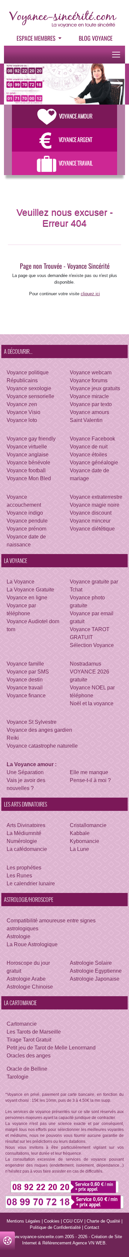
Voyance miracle (89, 396)
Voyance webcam (90, 372)
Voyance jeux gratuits (95, 388)
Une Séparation (25, 772)
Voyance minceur (90, 521)
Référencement (56, 1242)
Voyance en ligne (27, 597)
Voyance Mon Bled (29, 478)
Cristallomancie (88, 825)
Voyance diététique (92, 529)
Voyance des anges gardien (39, 730)
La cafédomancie (27, 849)
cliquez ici (90, 293)
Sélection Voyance (92, 645)
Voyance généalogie (94, 462)
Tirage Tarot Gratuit (29, 1040)
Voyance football (26, 470)
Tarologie (17, 1077)
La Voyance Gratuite (30, 589)
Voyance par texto (91, 404)
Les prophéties (24, 867)
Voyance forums (89, 380)
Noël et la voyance (91, 703)
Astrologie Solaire (91, 963)
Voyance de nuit (89, 446)
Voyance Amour (75, 116)
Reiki (13, 738)
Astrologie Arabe (26, 979)
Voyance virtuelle (27, 446)
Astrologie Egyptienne (96, 971)
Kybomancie (84, 841)
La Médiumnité (24, 833)
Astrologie (18, 936)
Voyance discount (90, 513)
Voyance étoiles (88, 454)
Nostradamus (85, 664)
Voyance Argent (75, 140)
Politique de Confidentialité (55, 1227)
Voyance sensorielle (30, 396)
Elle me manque (89, 772)
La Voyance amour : (32, 764)
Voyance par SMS (28, 672)
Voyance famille (25, 664)
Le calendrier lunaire (31, 883)
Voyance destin (25, 679)
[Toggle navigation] (116, 54)
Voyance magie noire (94, 505)
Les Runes (19, 875)
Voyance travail (25, 687)
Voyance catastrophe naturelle (42, 746)
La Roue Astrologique (32, 944)
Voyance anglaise (28, 454)
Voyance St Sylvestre (32, 722)
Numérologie (22, 841)
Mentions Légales (23, 1221)
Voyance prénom (26, 529)
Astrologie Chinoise (30, 987)
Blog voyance (95, 38)
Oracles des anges (29, 1055)
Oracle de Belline (27, 1069)
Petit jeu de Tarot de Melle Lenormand (51, 1047)
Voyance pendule (27, 521)
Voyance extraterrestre (96, 497)
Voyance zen (22, 404)
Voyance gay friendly (31, 439)
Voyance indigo (25, 513)
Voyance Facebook (92, 439)
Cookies (52, 1221)
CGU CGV (73, 1221)
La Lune (79, 849)
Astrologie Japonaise (94, 979)
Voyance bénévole (28, 462)
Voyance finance (26, 695)
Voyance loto (22, 420)
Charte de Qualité (103, 1221)
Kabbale (80, 833)
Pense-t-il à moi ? (90, 780)
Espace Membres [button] (37, 38)
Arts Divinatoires (26, 825)
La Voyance (20, 581)
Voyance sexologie (29, 388)
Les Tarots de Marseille (34, 1032)
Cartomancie (22, 1024)
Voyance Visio (23, 412)
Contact (91, 1227)
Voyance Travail (76, 163)
